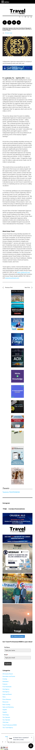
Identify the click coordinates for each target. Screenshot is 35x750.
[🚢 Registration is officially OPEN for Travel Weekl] (17, 528)
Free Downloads (7, 686)
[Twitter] (5, 741)
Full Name (7, 647)
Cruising (5, 679)
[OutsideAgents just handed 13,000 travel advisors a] (17, 588)
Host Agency (6, 689)
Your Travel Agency (8, 727)
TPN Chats (5, 722)
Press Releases (7, 699)
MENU (6, 2)
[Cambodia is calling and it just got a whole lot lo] (17, 619)
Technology (6, 714)
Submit (8, 664)
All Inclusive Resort (8, 674)
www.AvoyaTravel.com (12, 278)
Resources (5, 702)
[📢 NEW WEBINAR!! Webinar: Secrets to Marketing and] (17, 558)
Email (6, 654)
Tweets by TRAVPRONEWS (11, 492)
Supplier (5, 709)
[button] (2, 2)
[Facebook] (2, 742)
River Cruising (6, 704)
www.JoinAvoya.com (23, 272)
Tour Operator (6, 717)
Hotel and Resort (7, 694)
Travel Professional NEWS (10, 725)
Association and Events (9, 676)
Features (5, 684)
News (4, 697)
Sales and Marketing (8, 707)
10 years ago (8, 33)
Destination (6, 681)
